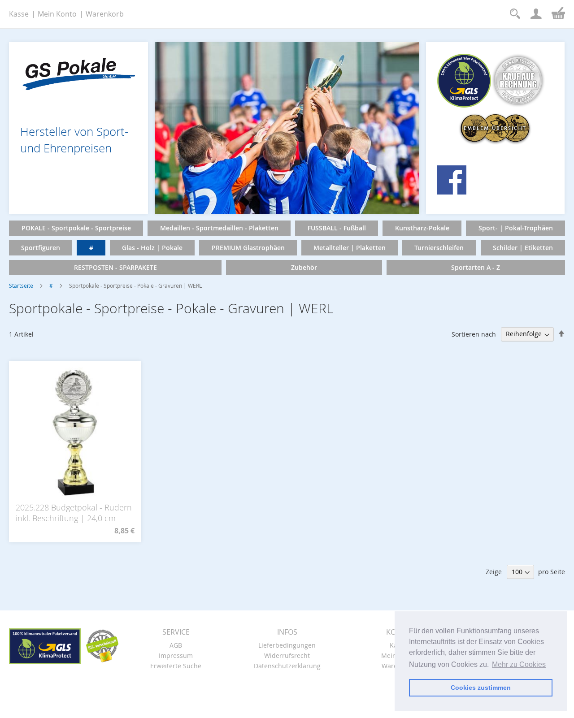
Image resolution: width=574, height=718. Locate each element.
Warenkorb (105, 14)
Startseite (21, 285)
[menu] (287, 247)
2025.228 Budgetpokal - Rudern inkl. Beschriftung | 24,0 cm (74, 512)
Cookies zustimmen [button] (481, 687)
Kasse (19, 14)
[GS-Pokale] (78, 71)
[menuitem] (76, 228)
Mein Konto (57, 14)
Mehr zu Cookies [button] (519, 664)
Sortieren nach (474, 333)
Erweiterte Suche (175, 666)
